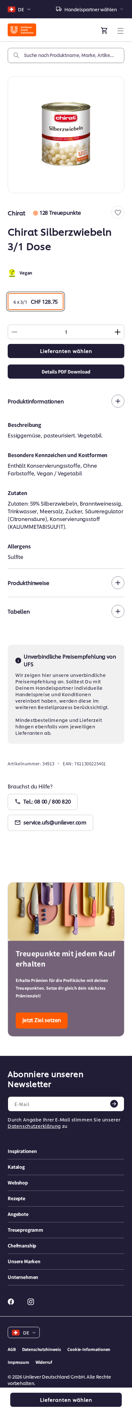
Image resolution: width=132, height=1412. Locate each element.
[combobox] (66, 55)
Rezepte (16, 1198)
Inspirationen (22, 1151)
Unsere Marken (24, 1261)
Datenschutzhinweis (41, 1349)
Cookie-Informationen (88, 1349)
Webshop (18, 1182)
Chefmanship (22, 1245)
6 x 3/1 (35, 301)
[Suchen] (16, 55)
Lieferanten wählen (66, 350)
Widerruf (44, 1362)
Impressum (18, 1362)
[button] (117, 212)
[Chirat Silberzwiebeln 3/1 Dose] (66, 134)
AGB (12, 1349)
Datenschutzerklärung (34, 1126)
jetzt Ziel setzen (41, 1019)
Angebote (18, 1214)
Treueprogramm (25, 1230)
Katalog (16, 1167)
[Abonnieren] (114, 1104)
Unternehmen (23, 1277)
